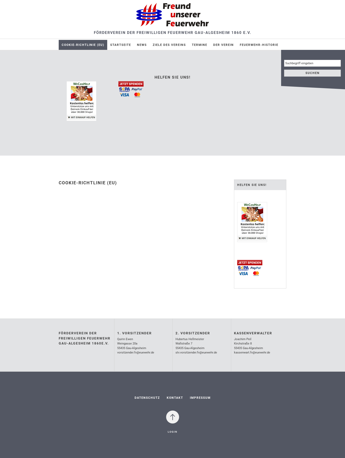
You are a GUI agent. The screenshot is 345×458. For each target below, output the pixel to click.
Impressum (200, 398)
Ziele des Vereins (169, 45)
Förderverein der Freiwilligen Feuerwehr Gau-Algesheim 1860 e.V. (172, 32)
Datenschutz (147, 398)
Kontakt (175, 398)
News (142, 45)
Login (172, 431)
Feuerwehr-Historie (259, 45)
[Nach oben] (172, 417)
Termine (199, 45)
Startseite (120, 45)
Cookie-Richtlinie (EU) (83, 45)
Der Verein (223, 45)
